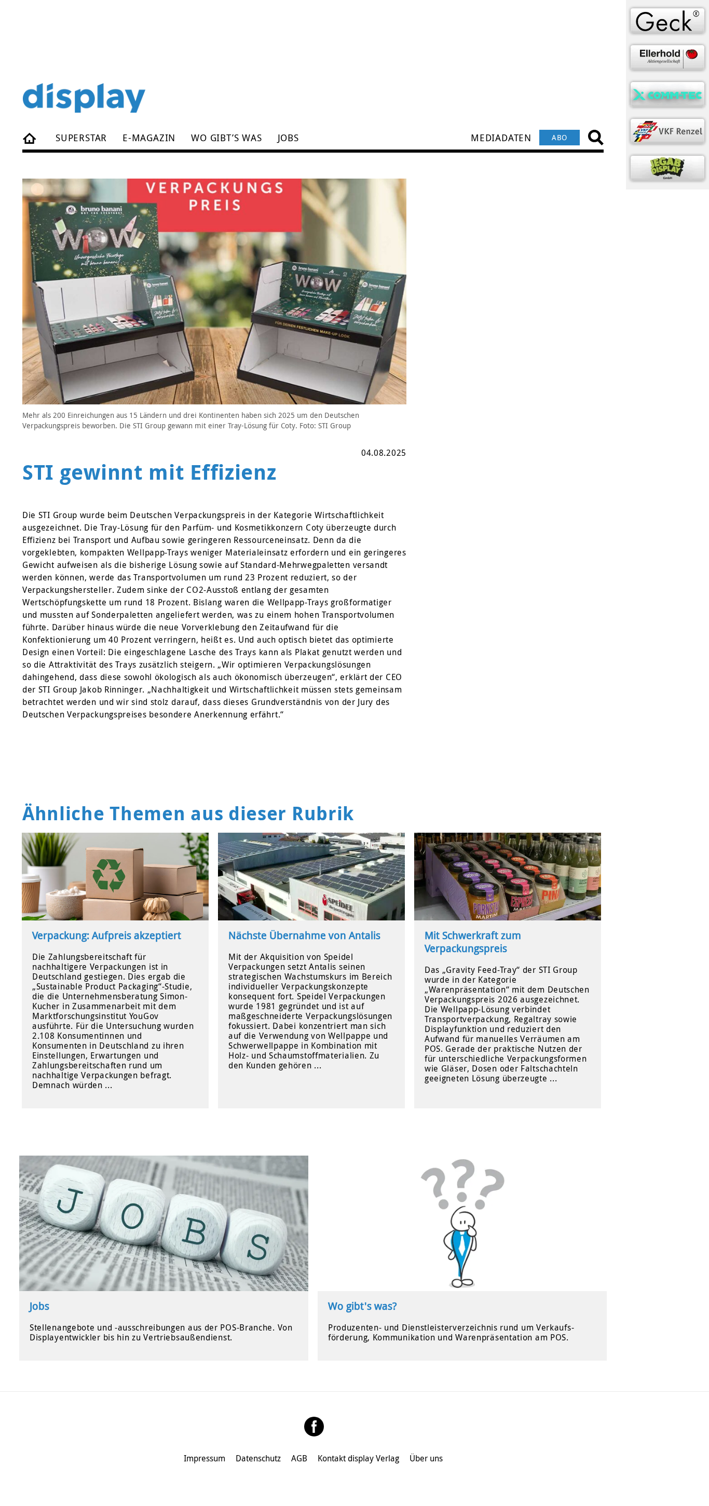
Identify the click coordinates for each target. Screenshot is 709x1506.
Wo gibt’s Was (226, 137)
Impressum (204, 1458)
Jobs (288, 137)
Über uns (426, 1458)
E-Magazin (148, 137)
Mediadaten (501, 137)
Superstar (81, 137)
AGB (299, 1458)
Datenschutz (258, 1458)
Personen (30, 137)
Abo (559, 137)
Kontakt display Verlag (358, 1458)
